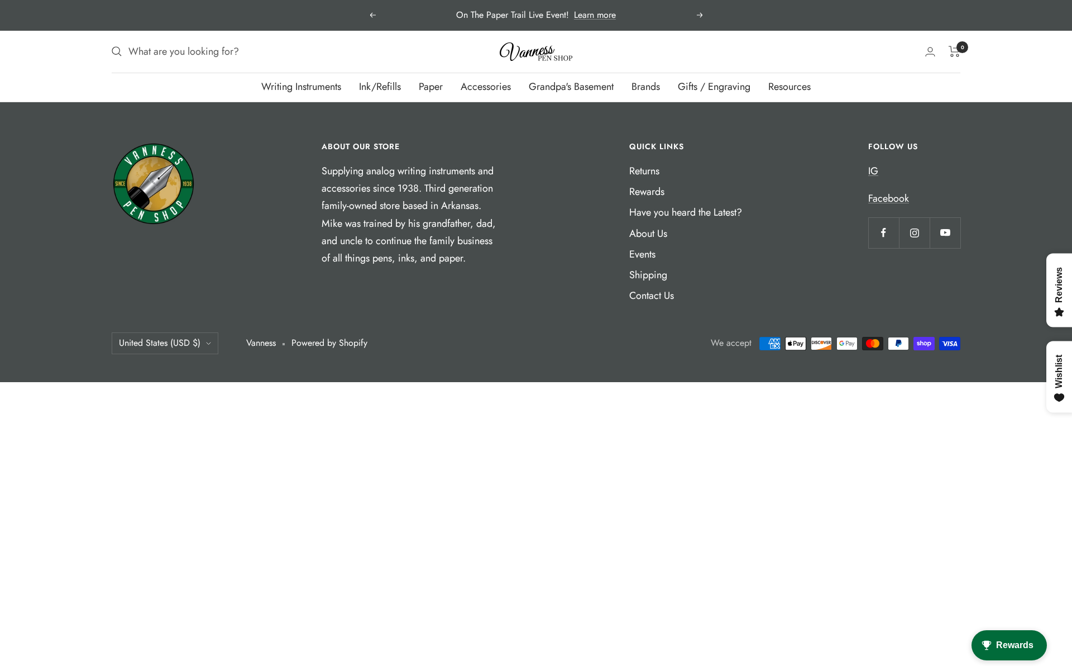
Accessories (486, 86)
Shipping (648, 275)
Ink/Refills (380, 86)
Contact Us (651, 295)
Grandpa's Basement (571, 86)
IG (873, 171)
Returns (644, 171)
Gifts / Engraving (714, 86)
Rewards (646, 191)
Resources (789, 86)
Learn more (595, 14)
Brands (645, 86)
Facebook (888, 198)
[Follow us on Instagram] (914, 232)
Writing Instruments (301, 86)
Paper (431, 86)
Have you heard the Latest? (685, 212)
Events (642, 254)
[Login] (930, 51)
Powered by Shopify (329, 342)
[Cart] (954, 51)
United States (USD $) (159, 342)
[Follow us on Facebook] (883, 232)
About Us (648, 233)
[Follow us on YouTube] (945, 232)
